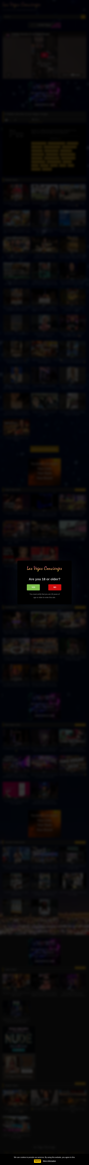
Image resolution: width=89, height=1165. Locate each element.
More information (49, 1161)
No (55, 587)
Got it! (37, 1161)
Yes (33, 587)
